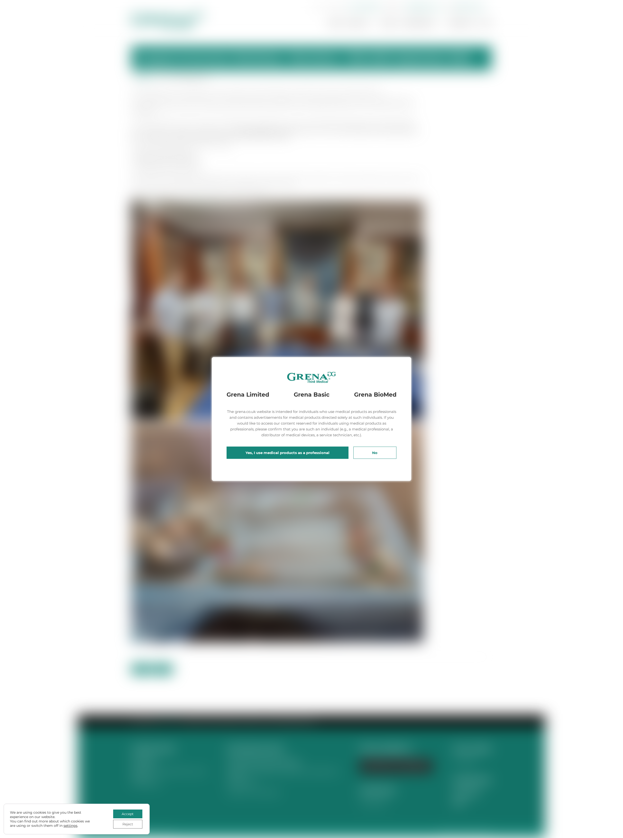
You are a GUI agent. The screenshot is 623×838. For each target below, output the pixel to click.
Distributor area (469, 6)
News (388, 23)
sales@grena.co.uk (424, 6)
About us (358, 23)
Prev (141, 669)
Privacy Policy (466, 793)
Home (335, 23)
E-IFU (486, 23)
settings (70, 825)
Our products (418, 23)
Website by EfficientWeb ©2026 (465, 833)
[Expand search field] (317, 7)
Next (162, 669)
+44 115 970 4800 (364, 6)
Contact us (461, 23)
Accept (128, 814)
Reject (127, 824)
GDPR (458, 802)
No (374, 452)
